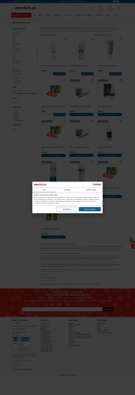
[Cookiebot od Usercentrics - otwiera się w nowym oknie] (94, 184)
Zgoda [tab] (44, 189)
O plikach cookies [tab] (91, 189)
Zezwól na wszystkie (89, 209)
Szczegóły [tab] (67, 189)
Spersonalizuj (66, 209)
